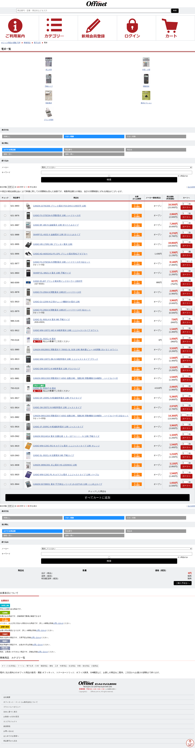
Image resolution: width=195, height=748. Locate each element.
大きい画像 (131, 136)
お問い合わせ (58, 623)
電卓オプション (146, 103)
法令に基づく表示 (10, 712)
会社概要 (6, 697)
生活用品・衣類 (75, 666)
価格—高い (69, 154)
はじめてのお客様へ (11, 736)
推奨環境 (6, 726)
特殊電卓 (49, 103)
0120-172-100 (91, 687)
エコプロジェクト (10, 721)
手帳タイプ (49, 86)
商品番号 (68, 150)
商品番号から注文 (10, 741)
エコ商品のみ (183, 176)
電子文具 (29, 666)
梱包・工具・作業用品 (58, 666)
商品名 (129, 150)
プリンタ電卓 (48, 119)
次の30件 (191, 187)
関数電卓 (146, 86)
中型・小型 (146, 69)
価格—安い (8, 154)
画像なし (7, 136)
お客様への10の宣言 (11, 717)
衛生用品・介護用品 (90, 666)
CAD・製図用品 (41, 666)
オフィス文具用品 (9, 666)
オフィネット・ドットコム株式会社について (20, 702)
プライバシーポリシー (12, 707)
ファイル (21, 666)
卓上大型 (49, 69)
